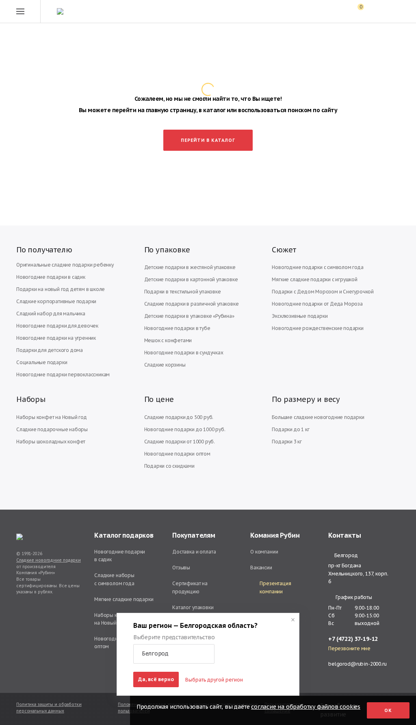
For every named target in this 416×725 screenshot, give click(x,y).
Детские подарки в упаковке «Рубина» (189, 316)
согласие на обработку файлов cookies (305, 706)
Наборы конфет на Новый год (51, 417)
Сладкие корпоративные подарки (56, 301)
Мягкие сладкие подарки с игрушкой (314, 279)
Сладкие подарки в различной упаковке (191, 304)
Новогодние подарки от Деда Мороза (317, 304)
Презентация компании (275, 587)
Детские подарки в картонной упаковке (191, 279)
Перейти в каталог (208, 140)
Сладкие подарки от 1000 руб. (179, 441)
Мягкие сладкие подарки (124, 599)
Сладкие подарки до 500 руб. (179, 417)
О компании (264, 552)
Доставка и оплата (194, 552)
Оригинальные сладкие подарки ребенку (65, 265)
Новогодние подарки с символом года (317, 267)
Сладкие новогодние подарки (48, 560)
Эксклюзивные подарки (299, 316)
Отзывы (181, 567)
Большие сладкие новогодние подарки (318, 417)
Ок (388, 710)
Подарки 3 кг (287, 441)
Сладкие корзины (165, 365)
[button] (173, 654)
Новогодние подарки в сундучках (183, 352)
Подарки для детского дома (49, 350)
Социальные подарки (41, 362)
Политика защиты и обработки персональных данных (49, 708)
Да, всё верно (156, 679)
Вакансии (261, 567)
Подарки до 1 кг (290, 429)
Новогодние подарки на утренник (56, 338)
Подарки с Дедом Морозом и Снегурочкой (323, 292)
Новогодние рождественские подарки (317, 328)
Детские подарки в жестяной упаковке (190, 267)
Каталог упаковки (193, 607)
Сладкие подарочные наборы (52, 429)
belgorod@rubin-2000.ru (357, 664)
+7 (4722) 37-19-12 (353, 639)
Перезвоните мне (349, 648)
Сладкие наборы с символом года (114, 579)
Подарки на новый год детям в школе (60, 289)
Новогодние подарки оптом (177, 454)
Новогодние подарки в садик (50, 277)
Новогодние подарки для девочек (57, 326)
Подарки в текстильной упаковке (182, 292)
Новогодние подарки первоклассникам (63, 374)
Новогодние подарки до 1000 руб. (184, 429)
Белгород (346, 555)
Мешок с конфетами (168, 340)
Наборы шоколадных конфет (50, 441)
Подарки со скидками (169, 466)
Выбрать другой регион (214, 680)
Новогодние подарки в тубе (177, 328)
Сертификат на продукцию (190, 587)
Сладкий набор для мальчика (50, 313)
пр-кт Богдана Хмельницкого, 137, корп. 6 (358, 573)
